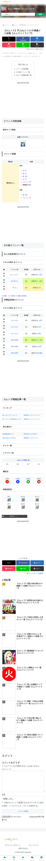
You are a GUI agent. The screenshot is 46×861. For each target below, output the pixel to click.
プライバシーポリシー (12, 845)
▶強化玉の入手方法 (30, 434)
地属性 (39, 479)
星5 (7, 464)
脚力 (8, 504)
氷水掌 (39, 327)
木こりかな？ (14, 274)
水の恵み (39, 333)
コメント (6, 769)
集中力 (37, 504)
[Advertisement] (23, 99)
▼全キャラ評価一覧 (23, 460)
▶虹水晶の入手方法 (9, 438)
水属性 (18, 479)
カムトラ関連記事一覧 (24, 75)
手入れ (14, 287)
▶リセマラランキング (10, 415)
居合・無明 (38, 281)
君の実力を (14, 281)
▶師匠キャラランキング (32, 419)
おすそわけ (14, 320)
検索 (40, 14)
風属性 (28, 479)
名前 (3, 795)
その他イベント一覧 (23, 72)
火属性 (7, 479)
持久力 (37, 497)
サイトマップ (33, 845)
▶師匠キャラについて (31, 438)
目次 (20, 64)
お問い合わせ (23, 848)
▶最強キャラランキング (32, 415)
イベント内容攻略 (22, 69)
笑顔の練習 (14, 340)
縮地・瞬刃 (38, 274)
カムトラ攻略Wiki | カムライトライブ (21, 9)
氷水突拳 (39, 346)
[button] (37, 44)
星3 (28, 464)
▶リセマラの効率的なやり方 (12, 419)
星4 (18, 464)
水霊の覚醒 (38, 353)
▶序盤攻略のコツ (8, 434)
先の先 (28, 185)
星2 (39, 464)
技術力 (23, 497)
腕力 (8, 497)
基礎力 (23, 504)
